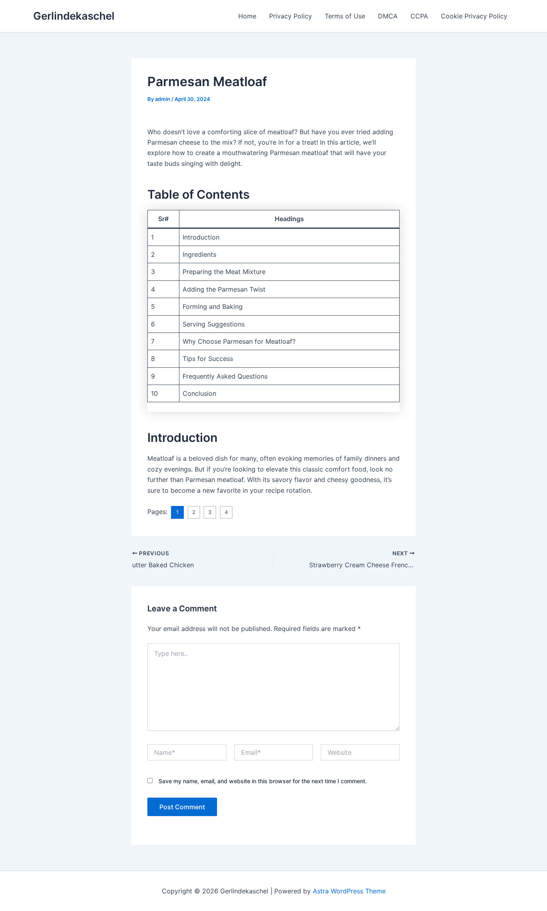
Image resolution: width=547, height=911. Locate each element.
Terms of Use (345, 16)
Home (247, 16)
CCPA (419, 16)
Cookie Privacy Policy (474, 16)
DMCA (388, 16)
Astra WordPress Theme (349, 891)
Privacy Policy (290, 16)
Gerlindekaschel (74, 16)
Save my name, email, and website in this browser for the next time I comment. (263, 781)
